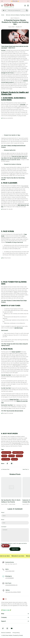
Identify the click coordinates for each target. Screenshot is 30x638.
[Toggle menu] (2, 5)
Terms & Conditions (6, 632)
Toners (15, 291)
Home (2, 15)
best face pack (16, 364)
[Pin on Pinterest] (11, 463)
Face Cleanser (24, 185)
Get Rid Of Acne (18, 327)
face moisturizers (16, 442)
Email (3, 519)
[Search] (27, 10)
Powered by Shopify (18, 635)
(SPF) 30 (12, 173)
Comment (4, 526)
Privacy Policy (16, 632)
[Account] (25, 5)
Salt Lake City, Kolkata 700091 (13, 592)
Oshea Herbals (8, 635)
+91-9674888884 (9, 578)
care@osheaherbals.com (11, 585)
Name (3, 512)
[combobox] (15, 10)
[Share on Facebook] (7, 463)
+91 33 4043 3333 (9, 571)
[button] (2, 1)
